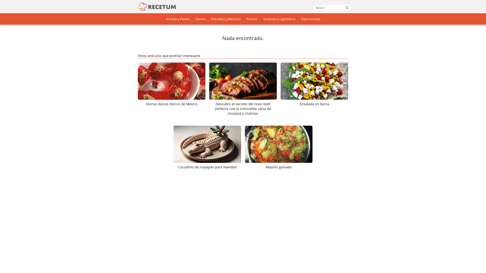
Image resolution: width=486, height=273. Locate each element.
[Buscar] (347, 8)
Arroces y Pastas (178, 19)
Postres (251, 19)
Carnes (200, 19)
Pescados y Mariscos (226, 19)
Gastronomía (310, 19)
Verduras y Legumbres (279, 19)
